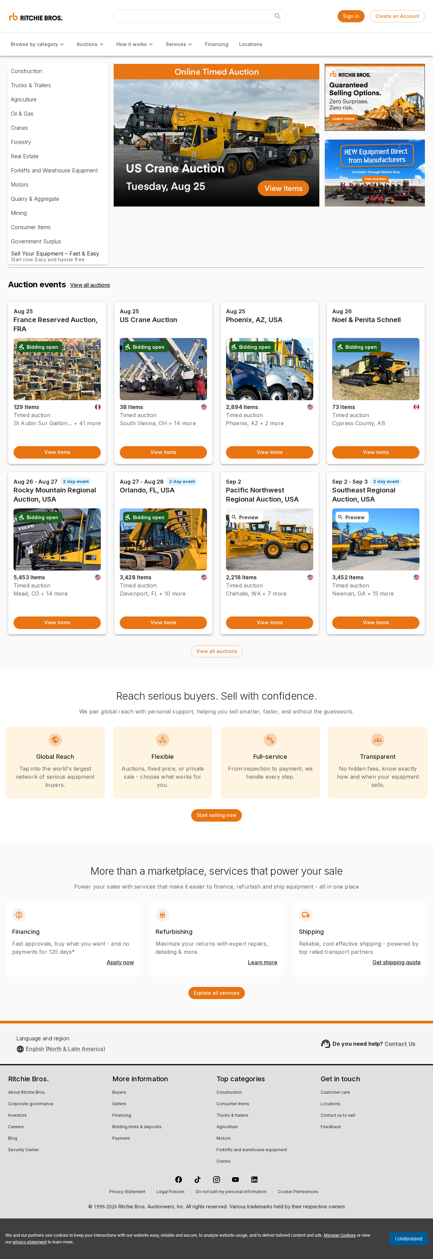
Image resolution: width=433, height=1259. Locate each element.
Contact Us (400, 1043)
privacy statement (30, 1241)
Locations (251, 44)
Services (176, 44)
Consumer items (232, 1104)
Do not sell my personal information (231, 1192)
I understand (408, 1238)
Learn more (262, 963)
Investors (17, 1116)
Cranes (19, 127)
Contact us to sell (338, 1116)
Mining (19, 213)
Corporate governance (30, 1104)
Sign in (351, 16)
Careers (16, 1127)
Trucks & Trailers (31, 85)
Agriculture (24, 99)
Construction (26, 71)
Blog (12, 1139)
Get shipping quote (396, 963)
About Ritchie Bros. (27, 1093)
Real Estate (25, 156)
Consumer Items (31, 227)
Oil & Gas (22, 113)
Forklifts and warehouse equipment (251, 1150)
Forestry (21, 142)
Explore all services (217, 993)
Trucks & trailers (232, 1116)
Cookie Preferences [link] (298, 1192)
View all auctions (90, 285)
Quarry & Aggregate (35, 198)
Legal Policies (171, 1192)
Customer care (335, 1093)
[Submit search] (278, 16)
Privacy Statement (127, 1192)
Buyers (119, 1093)
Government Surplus (36, 241)
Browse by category (34, 44)
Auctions (87, 44)
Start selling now (216, 815)
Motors (19, 184)
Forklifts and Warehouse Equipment (54, 170)
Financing (216, 44)
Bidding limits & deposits (137, 1127)
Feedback (331, 1127)
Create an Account (397, 16)
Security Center (23, 1150)
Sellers (119, 1104)
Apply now (120, 963)
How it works (131, 44)
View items (57, 452)
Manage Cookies (340, 1235)
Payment (121, 1139)
